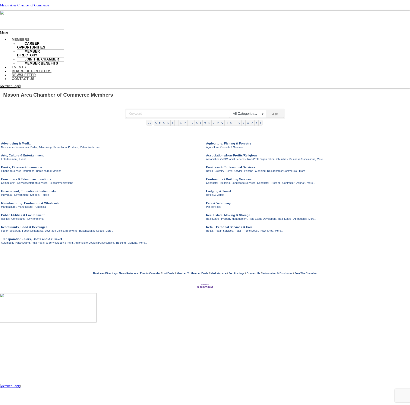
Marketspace (219, 273)
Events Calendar (150, 273)
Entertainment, (9, 159)
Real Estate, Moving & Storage (228, 215)
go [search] (276, 113)
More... (321, 159)
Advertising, (45, 147)
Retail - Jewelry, (215, 170)
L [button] (200, 122)
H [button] (185, 122)
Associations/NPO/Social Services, (226, 159)
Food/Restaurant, (11, 230)
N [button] (209, 122)
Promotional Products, (66, 147)
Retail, (210, 230)
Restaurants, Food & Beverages (24, 227)
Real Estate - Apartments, (292, 218)
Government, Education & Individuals (28, 191)
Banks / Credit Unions (48, 170)
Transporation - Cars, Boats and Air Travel (31, 239)
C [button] (164, 122)
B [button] (160, 122)
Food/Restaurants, (33, 230)
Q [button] (222, 122)
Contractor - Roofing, (269, 182)
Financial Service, (11, 170)
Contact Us (23, 79)
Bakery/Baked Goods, (91, 230)
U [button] (239, 122)
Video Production (90, 147)
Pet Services (213, 206)
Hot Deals (168, 273)
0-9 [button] (149, 122)
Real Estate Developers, (263, 218)
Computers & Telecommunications (26, 179)
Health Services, (224, 230)
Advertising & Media (16, 143)
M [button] (205, 122)
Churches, (282, 159)
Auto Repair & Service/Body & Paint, (52, 242)
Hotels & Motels (215, 194)
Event (22, 159)
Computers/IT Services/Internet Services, (24, 182)
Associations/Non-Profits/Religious (232, 155)
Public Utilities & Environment (23, 215)
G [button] (181, 122)
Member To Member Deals (192, 273)
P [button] (218, 122)
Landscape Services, (244, 182)
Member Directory (28, 53)
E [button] (172, 122)
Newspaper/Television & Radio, (19, 147)
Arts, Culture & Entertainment (22, 155)
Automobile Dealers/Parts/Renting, (95, 242)
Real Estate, (213, 218)
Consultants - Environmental (27, 218)
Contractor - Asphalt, (294, 182)
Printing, (249, 170)
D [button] (168, 122)
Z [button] (260, 122)
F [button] (176, 122)
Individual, (7, 194)
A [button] (156, 122)
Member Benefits (41, 63)
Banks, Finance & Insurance (21, 167)
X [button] (252, 122)
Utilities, (5, 218)
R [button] (227, 122)
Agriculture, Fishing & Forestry (228, 143)
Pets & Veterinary (218, 203)
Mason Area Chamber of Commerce (24, 5)
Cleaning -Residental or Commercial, (276, 170)
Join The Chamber (306, 273)
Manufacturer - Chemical (32, 206)
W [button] (248, 122)
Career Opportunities (31, 45)
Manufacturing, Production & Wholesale (30, 203)
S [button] (231, 122)
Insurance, (29, 170)
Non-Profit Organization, (261, 159)
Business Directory (105, 273)
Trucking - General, (127, 242)
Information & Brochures (277, 273)
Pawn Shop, (267, 230)
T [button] (235, 122)
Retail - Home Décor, (247, 230)
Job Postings (237, 273)
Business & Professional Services (230, 167)
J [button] (192, 122)
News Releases (128, 273)
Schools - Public (39, 194)
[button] (205, 32)
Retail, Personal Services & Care (229, 227)
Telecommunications (61, 182)
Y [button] (256, 122)
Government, (21, 194)
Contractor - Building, (218, 182)
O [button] (214, 122)
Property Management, (234, 218)
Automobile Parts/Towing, (16, 242)
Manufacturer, (9, 206)
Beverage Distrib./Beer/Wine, (61, 230)
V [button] (243, 122)
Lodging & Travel (218, 191)
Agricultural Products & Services (224, 147)
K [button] (197, 122)
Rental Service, (234, 170)
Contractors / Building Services (229, 179)
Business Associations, (302, 159)
